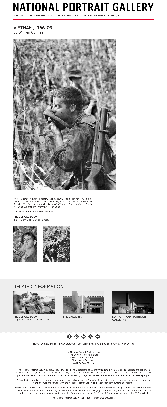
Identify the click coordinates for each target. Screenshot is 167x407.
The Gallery (63, 15)
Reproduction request (82, 393)
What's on (19, 15)
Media (53, 343)
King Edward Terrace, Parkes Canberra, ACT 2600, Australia (83, 356)
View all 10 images (42, 220)
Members (99, 15)
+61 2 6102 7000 (87, 360)
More (111, 15)
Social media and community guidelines (114, 343)
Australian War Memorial (42, 211)
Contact (45, 343)
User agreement (86, 343)
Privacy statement (67, 343)
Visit (51, 15)
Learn (77, 15)
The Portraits (36, 15)
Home (36, 343)
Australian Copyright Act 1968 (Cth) (99, 390)
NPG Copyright (140, 393)
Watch (88, 15)
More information (22, 220)
